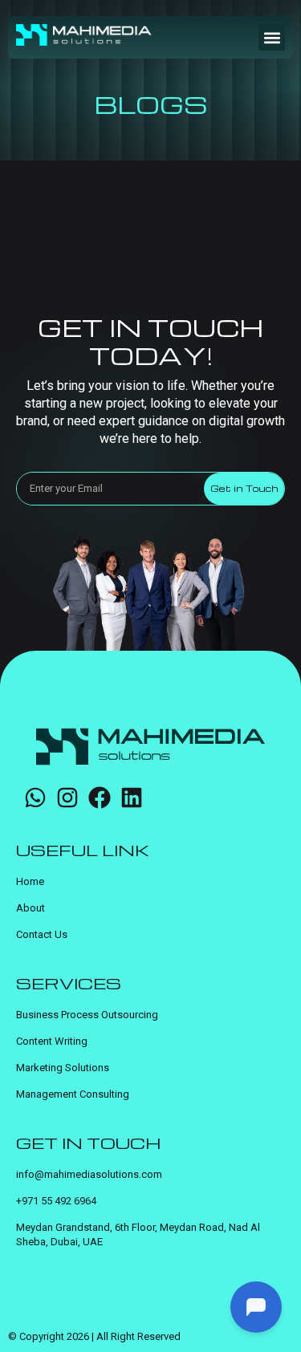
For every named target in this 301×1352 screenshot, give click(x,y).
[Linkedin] (131, 797)
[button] (271, 37)
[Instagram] (67, 797)
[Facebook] (99, 797)
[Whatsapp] (35, 797)
